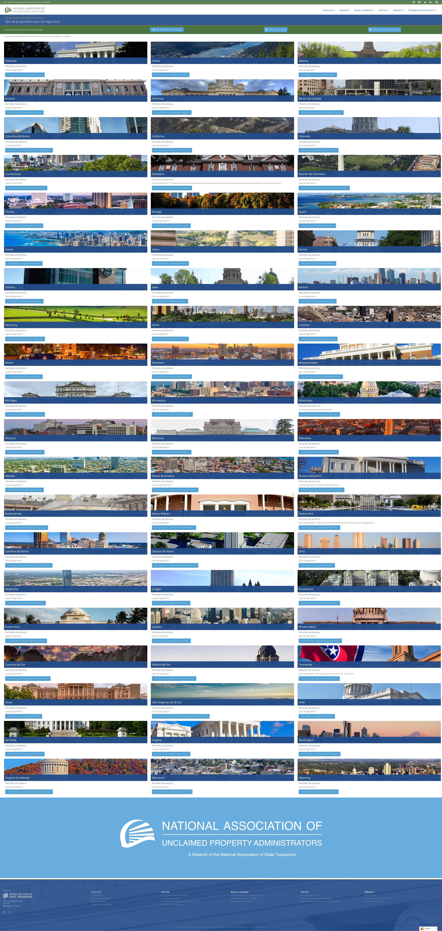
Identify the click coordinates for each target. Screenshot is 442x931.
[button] (329, 10)
